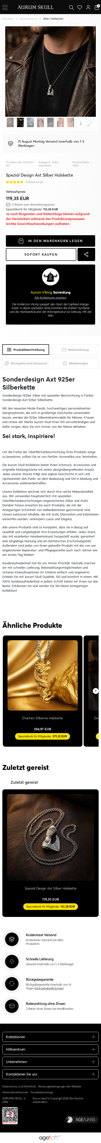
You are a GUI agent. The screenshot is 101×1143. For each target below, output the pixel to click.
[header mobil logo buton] (35, 7)
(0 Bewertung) (34, 182)
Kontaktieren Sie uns (21, 1074)
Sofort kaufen (41, 254)
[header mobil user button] (88, 7)
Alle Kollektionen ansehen (50, 297)
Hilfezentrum (15, 1049)
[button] (12, 71)
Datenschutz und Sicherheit (19, 1086)
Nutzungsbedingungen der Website (59, 1086)
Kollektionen (15, 1037)
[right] (96, 691)
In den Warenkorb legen (55, 241)
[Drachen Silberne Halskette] (43, 675)
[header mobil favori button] (79, 7)
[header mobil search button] (71, 7)
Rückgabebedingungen (49, 988)
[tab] (25, 349)
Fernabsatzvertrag (42, 1092)
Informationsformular (15, 1092)
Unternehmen (16, 1062)
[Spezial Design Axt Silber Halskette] (50, 837)
